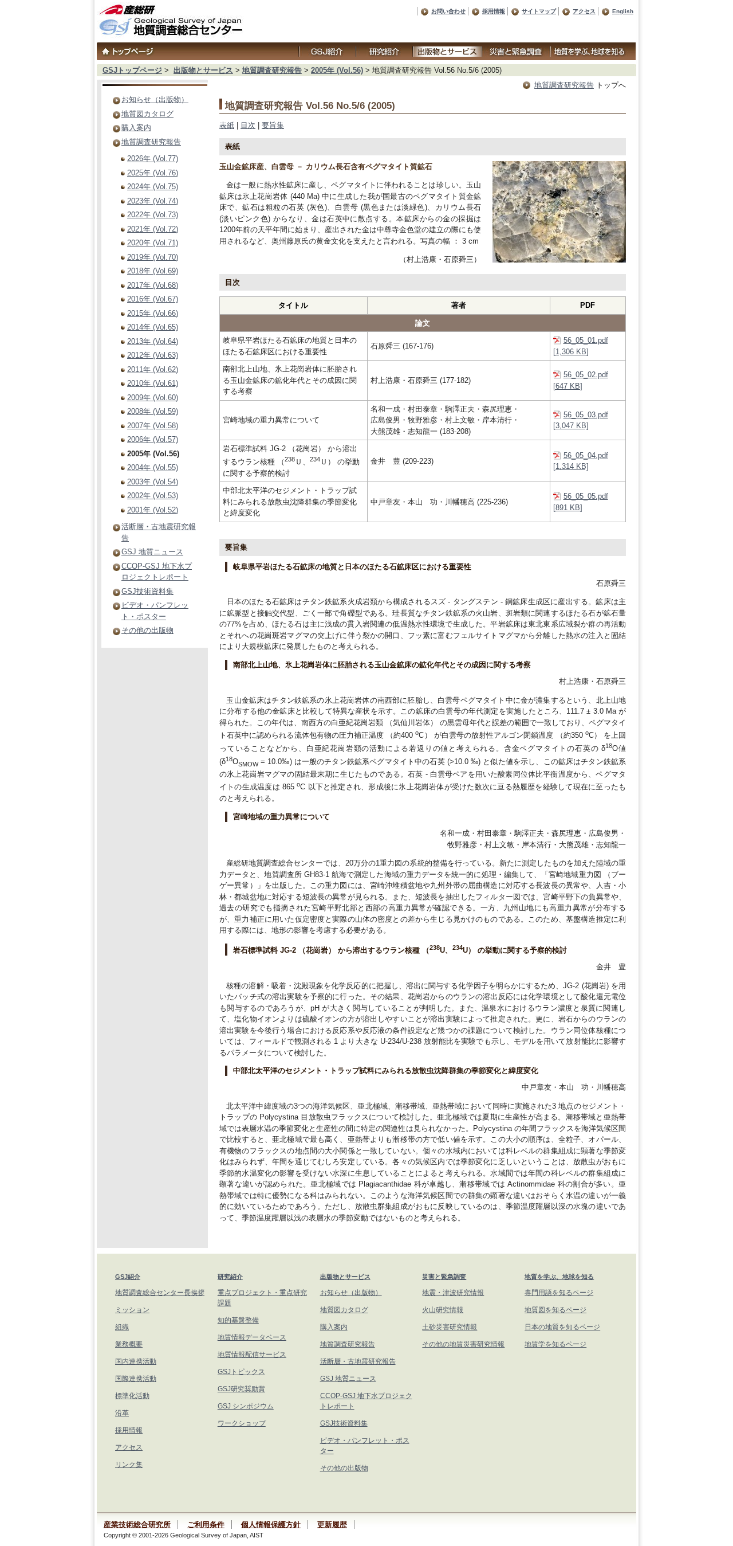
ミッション (132, 1310)
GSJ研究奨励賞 (241, 1389)
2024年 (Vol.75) (152, 186)
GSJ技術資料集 (147, 591)
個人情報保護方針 (271, 1524)
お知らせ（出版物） (154, 99)
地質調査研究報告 (272, 70)
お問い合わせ (448, 11)
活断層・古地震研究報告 (358, 1361)
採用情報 (493, 11)
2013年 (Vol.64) (152, 341)
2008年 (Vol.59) (152, 411)
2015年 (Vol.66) (152, 313)
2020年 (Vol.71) (152, 242)
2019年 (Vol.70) (152, 257)
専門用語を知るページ (559, 1293)
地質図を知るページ (555, 1310)
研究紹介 (230, 1276)
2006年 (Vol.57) (152, 439)
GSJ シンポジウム (246, 1406)
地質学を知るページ (555, 1344)
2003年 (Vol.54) (152, 482)
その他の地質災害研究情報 (463, 1344)
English (622, 11)
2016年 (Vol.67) (152, 299)
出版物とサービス (203, 70)
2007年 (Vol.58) (152, 425)
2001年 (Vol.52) (152, 510)
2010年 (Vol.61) (152, 383)
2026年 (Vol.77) (152, 158)
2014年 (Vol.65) (152, 327)
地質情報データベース (252, 1337)
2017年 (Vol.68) (152, 285)
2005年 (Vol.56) (337, 70)
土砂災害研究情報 (449, 1327)
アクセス (584, 11)
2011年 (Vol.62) (152, 369)
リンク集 (129, 1465)
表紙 (226, 125)
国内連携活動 (135, 1361)
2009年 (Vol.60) (152, 397)
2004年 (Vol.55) (152, 467)
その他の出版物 (147, 630)
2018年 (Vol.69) (152, 271)
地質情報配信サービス (252, 1355)
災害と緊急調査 (444, 1276)
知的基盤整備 (238, 1320)
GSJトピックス (241, 1372)
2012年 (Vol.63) (152, 355)
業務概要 (129, 1344)
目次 (248, 125)
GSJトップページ (132, 70)
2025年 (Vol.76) (152, 173)
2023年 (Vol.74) (152, 201)
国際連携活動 (135, 1379)
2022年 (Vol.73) (152, 214)
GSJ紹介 (127, 1276)
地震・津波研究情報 (453, 1293)
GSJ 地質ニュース (152, 551)
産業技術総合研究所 (137, 1524)
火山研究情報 (442, 1310)
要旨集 (273, 125)
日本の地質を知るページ (562, 1327)
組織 (122, 1327)
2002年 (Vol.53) (152, 495)
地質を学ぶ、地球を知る (559, 1276)
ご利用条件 (205, 1524)
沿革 (122, 1413)
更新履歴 (332, 1524)
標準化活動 (132, 1396)
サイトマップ (539, 11)
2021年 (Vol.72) (152, 229)
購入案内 (136, 127)
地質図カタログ (147, 113)
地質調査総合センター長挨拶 (159, 1293)
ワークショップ (242, 1423)
